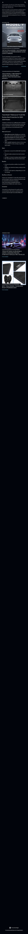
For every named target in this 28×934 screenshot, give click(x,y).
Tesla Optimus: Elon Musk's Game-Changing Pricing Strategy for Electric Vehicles (13, 252)
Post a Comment (5, 66)
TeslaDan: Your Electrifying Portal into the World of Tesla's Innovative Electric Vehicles (13, 6)
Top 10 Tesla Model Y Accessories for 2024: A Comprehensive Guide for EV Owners (14, 51)
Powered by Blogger (15, 927)
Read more (23, 66)
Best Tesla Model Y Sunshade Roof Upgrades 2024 (12, 286)
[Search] (25, 2)
